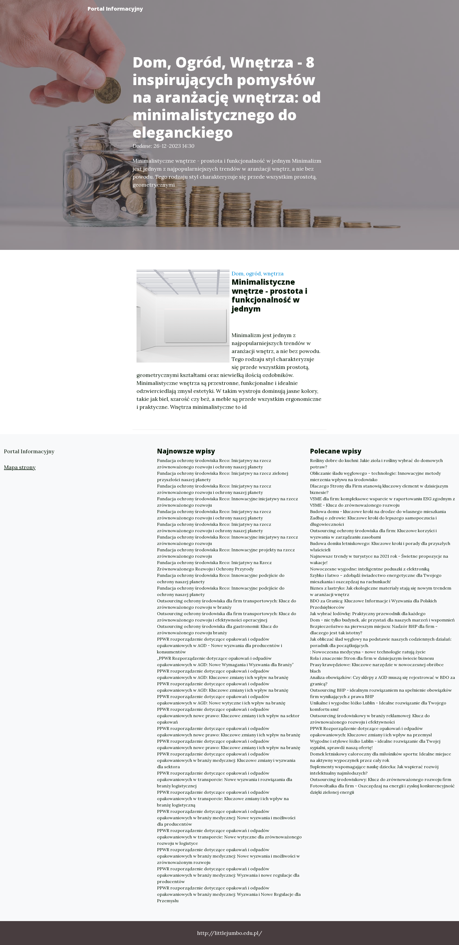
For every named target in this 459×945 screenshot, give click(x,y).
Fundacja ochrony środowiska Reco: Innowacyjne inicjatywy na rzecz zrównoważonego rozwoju (227, 502)
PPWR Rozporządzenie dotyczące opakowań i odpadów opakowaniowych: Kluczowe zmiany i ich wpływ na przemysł (371, 731)
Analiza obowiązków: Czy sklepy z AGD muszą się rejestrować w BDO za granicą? (382, 680)
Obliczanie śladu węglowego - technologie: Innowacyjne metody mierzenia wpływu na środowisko (375, 476)
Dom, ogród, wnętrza (258, 273)
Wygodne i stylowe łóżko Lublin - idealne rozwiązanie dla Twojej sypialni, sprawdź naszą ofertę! (375, 744)
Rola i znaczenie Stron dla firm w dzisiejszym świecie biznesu (372, 658)
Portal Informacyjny (115, 8)
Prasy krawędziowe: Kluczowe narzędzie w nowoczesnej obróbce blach (377, 668)
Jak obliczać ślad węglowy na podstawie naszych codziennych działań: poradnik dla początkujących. (381, 642)
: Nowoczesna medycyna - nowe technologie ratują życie (368, 651)
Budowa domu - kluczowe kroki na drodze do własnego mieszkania (378, 511)
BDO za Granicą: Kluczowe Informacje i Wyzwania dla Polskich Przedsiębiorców (373, 604)
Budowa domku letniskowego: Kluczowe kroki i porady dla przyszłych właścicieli (380, 546)
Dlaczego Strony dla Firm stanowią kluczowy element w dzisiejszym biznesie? (379, 489)
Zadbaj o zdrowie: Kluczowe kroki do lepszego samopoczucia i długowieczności (373, 521)
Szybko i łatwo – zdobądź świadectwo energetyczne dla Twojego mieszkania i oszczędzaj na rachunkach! (375, 578)
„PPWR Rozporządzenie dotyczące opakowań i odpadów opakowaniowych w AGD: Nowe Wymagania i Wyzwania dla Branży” (225, 661)
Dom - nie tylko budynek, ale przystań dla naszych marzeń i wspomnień (382, 620)
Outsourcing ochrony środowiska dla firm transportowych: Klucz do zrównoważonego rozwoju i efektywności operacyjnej (226, 617)
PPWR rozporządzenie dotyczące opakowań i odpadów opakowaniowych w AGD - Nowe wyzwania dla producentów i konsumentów (219, 645)
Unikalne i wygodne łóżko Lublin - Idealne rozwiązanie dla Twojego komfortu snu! (378, 706)
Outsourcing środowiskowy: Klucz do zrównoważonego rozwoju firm (380, 779)
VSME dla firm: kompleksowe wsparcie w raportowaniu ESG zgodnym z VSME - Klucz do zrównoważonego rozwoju (382, 502)
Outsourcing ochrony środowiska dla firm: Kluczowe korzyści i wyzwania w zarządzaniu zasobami (373, 534)
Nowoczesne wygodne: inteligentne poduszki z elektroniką (369, 569)
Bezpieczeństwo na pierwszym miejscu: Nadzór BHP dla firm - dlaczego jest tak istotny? (373, 629)
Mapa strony (20, 467)
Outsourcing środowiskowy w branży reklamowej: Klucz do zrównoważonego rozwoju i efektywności (370, 719)
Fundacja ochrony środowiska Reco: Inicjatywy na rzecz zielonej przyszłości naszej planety (222, 476)
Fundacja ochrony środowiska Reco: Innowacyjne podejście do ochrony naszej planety (220, 578)
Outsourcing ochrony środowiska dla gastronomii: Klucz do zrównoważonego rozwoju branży (217, 629)
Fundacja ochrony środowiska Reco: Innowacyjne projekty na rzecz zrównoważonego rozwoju (226, 553)
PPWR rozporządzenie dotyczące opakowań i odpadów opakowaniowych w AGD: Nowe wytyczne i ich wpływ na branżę (221, 699)
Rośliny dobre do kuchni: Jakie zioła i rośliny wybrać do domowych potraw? (376, 463)
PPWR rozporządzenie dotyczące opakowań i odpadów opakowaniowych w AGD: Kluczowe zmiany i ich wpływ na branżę (222, 674)
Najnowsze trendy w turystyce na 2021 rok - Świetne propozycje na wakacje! (379, 559)
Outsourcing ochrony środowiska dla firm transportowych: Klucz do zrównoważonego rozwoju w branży (226, 604)
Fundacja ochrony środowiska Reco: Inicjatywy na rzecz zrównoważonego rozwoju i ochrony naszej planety (214, 463)
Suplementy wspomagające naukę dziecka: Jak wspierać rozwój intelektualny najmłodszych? (374, 770)
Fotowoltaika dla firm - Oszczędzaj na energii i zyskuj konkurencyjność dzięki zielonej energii (382, 789)
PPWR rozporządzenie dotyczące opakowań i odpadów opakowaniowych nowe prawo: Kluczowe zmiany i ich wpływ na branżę (228, 731)
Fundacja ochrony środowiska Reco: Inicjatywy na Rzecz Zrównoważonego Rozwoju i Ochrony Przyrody (214, 566)
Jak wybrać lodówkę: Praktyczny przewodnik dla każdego (368, 613)
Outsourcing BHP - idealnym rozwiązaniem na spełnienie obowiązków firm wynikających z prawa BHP (381, 693)
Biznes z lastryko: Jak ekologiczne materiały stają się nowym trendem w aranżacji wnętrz (380, 591)
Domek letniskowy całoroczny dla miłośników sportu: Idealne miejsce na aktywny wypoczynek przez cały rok (380, 757)
